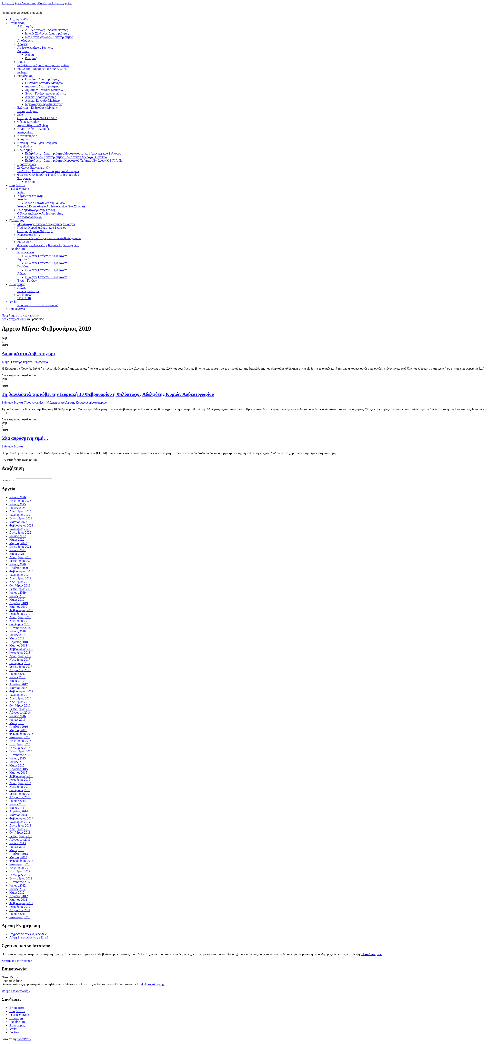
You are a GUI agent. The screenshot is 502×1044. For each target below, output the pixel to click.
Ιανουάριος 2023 (19, 529)
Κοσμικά (23, 139)
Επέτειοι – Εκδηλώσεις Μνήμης (37, 107)
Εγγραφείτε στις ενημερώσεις (27, 934)
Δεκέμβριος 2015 (20, 740)
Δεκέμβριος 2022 (20, 532)
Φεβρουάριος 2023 (21, 525)
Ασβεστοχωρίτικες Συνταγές (35, 47)
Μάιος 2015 (16, 765)
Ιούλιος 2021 (17, 550)
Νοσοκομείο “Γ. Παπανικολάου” (37, 305)
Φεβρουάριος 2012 (21, 903)
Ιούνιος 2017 (17, 677)
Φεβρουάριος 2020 (21, 571)
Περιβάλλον (25, 146)
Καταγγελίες (25, 132)
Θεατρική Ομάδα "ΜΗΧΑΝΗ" (37, 118)
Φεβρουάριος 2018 (21, 649)
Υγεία (12, 301)
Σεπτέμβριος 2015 (20, 751)
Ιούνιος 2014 (17, 804)
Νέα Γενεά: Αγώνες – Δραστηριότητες (49, 37)
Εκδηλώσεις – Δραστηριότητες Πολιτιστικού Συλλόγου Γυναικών (66, 157)
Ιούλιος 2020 (17, 564)
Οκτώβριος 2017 (19, 663)
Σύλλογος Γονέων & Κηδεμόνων (46, 255)
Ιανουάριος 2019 (19, 613)
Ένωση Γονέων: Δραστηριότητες (45, 93)
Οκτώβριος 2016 (19, 705)
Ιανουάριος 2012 (19, 906)
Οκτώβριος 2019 (19, 585)
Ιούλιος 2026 (17, 497)
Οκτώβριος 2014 (19, 790)
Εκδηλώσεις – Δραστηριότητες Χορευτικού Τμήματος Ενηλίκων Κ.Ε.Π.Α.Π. (73, 160)
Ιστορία (22, 199)
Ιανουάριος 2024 (19, 515)
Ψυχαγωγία (24, 178)
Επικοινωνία (17, 308)
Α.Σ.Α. (21, 287)
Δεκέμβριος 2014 (20, 783)
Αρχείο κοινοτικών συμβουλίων (45, 203)
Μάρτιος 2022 (18, 543)
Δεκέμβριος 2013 (20, 825)
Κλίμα (21, 192)
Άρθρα (29, 54)
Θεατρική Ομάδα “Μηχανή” (35, 231)
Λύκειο (21, 273)
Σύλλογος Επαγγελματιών (33, 167)
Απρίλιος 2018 (18, 642)
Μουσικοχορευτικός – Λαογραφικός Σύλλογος (46, 224)
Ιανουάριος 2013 (19, 864)
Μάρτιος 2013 (18, 857)
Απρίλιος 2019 (18, 603)
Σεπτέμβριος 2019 (20, 589)
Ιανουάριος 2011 (19, 917)
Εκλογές (22, 72)
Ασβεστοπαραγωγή (29, 217)
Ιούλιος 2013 (17, 843)
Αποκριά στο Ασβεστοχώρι (28, 353)
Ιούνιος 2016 (17, 719)
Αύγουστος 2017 (20, 670)
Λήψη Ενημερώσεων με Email (28, 937)
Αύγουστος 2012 (20, 882)
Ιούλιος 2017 (17, 673)
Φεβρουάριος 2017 (21, 691)
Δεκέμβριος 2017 (20, 656)
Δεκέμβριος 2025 (20, 500)
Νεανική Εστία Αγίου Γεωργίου (37, 143)
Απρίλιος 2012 (18, 896)
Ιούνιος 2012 (17, 889)
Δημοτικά (23, 51)
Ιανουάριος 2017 (19, 695)
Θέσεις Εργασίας (28, 121)
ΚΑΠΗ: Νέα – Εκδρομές (33, 128)
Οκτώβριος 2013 (19, 832)
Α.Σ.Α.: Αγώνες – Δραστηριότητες (46, 30)
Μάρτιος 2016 (18, 730)
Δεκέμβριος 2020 (20, 557)
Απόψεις (22, 44)
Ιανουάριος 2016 (19, 737)
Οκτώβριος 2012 (19, 875)
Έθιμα (21, 61)
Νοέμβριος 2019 (19, 582)
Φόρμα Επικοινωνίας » (16, 991)
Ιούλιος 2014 (17, 800)
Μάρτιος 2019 (18, 606)
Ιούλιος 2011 (17, 913)
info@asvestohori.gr (152, 984)
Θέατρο (30, 181)
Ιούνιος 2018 (17, 635)
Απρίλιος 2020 (18, 567)
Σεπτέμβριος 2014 (20, 793)
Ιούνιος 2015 (17, 762)
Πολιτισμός (24, 150)
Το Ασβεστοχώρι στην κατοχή (36, 210)
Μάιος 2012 (16, 892)
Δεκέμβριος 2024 (20, 511)
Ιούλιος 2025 (17, 504)
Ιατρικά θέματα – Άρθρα (32, 125)
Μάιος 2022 (16, 539)
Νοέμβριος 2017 (19, 659)
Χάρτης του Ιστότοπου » (17, 960)
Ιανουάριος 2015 (19, 779)
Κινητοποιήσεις (27, 135)
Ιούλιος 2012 (17, 885)
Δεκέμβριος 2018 (20, 617)
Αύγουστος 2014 (20, 797)
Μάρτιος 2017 (18, 687)
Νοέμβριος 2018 (19, 620)
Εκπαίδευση (25, 75)
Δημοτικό (23, 259)
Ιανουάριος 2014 (19, 822)
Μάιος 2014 (16, 807)
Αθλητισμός (25, 26)
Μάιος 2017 (16, 680)
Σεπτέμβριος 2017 (20, 666)
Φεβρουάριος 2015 (21, 776)
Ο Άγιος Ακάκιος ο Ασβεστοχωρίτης (40, 213)
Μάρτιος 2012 (18, 899)
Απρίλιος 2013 (18, 853)
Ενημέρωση (17, 23)
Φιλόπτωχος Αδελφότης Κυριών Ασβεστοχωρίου (48, 174)
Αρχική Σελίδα (18, 19)
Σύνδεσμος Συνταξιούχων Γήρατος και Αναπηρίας (48, 171)
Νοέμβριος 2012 (19, 871)
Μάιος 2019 (16, 599)
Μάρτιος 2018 (18, 645)
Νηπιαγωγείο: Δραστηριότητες (44, 104)
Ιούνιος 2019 (17, 596)
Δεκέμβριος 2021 (20, 546)
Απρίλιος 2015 (18, 769)
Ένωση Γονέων (27, 280)
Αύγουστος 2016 (20, 712)
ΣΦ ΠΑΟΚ (24, 298)
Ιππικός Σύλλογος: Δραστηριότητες (47, 33)
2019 (23, 319)
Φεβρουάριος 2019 (21, 610)
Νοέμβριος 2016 (19, 702)
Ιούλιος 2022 (17, 536)
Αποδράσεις (25, 40)
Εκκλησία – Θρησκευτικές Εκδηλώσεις (42, 68)
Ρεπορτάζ (31, 58)
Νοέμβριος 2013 (19, 829)
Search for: (8, 480)
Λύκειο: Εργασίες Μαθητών (42, 100)
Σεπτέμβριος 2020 (20, 560)
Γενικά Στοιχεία (19, 188)
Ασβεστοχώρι (10, 319)
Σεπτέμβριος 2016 (20, 709)
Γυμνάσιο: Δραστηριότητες (42, 79)
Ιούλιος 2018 (17, 631)
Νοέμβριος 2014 (19, 786)
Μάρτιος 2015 (18, 772)
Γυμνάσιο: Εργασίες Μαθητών (44, 83)
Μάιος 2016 (16, 723)
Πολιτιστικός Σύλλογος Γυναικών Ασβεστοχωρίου (49, 238)
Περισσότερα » (371, 954)
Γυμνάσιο (23, 266)
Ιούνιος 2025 (17, 507)
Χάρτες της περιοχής (30, 195)
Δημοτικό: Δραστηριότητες (41, 86)
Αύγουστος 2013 (20, 839)
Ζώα (20, 114)
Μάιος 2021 (16, 553)
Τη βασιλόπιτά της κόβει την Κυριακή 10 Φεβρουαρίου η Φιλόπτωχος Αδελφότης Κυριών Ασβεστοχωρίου (108, 394)
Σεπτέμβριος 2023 (20, 518)
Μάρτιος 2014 (18, 815)
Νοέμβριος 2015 (19, 744)
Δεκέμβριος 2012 (20, 867)
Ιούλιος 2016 (17, 716)
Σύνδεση (14, 1032)
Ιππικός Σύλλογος (28, 291)
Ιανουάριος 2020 (19, 575)
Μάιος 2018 (16, 638)
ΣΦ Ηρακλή (24, 294)
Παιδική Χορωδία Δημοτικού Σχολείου (41, 227)
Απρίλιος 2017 (18, 684)
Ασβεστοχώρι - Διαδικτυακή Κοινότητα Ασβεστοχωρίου (37, 3)
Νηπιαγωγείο (25, 252)
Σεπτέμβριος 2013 (20, 836)
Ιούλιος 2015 (17, 758)
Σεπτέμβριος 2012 (20, 878)
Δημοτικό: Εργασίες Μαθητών (44, 90)
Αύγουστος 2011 (19, 910)
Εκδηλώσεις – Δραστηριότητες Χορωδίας (43, 65)
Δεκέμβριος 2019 (20, 578)
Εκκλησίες (24, 241)
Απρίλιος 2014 (18, 811)
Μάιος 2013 (16, 850)
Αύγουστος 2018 (20, 627)
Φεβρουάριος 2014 (21, 818)
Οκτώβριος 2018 (19, 624)
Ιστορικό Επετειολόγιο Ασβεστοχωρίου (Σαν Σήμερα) (51, 206)
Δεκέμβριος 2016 (20, 698)
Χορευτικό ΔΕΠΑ (28, 234)
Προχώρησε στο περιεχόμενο (20, 315)
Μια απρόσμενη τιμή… (25, 438)
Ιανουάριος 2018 (19, 652)
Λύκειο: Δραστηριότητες (40, 97)
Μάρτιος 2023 (18, 522)
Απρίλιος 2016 (18, 726)
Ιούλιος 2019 (17, 592)
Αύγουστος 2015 (20, 755)
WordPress (24, 1039)
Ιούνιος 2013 (17, 846)
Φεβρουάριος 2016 (21, 733)
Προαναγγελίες (26, 164)
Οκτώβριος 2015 (19, 747)
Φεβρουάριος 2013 (21, 860)
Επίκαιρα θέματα (27, 111)
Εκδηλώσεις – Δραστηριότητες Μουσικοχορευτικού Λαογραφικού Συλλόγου (73, 153)
